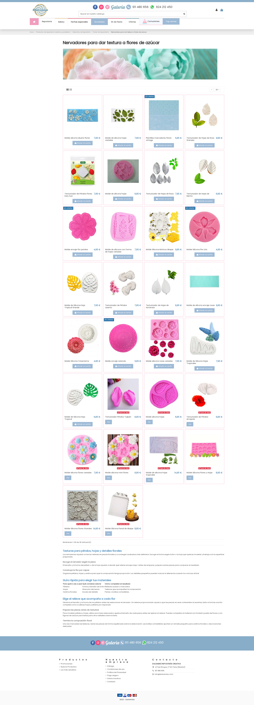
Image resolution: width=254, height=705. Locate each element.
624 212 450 (164, 7)
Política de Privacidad (116, 672)
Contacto (111, 681)
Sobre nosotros (114, 678)
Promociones (66, 664)
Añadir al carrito (84, 143)
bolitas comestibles (154, 624)
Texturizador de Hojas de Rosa (160, 193)
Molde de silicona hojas (115, 193)
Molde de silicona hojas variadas (115, 139)
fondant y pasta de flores (206, 613)
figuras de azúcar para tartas (75, 615)
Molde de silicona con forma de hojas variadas (118, 250)
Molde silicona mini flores (116, 472)
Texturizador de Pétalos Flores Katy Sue (78, 194)
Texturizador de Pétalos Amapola (197, 418)
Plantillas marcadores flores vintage (158, 139)
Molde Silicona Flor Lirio (197, 249)
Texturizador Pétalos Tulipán (118, 417)
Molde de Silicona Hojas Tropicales (197, 362)
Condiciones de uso (116, 669)
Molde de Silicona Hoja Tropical (75, 418)
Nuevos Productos (68, 667)
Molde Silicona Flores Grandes (78, 528)
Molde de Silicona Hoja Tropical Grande (75, 306)
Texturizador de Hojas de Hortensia (157, 306)
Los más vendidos (68, 670)
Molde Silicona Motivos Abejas (159, 249)
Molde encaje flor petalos (76, 249)
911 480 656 (140, 7)
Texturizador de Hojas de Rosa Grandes (200, 139)
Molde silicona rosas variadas (159, 361)
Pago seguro (113, 675)
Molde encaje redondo (115, 361)
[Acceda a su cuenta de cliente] (216, 10)
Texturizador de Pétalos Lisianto (116, 306)
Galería (118, 7)
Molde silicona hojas (155, 417)
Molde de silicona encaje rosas (201, 305)
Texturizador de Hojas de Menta (198, 194)
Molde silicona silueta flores (77, 138)
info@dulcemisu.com (164, 674)
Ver (108, 422)
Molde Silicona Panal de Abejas (119, 528)
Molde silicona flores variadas (78, 472)
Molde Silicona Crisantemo (77, 361)
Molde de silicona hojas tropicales (156, 473)
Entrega (110, 666)
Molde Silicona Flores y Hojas (199, 472)
